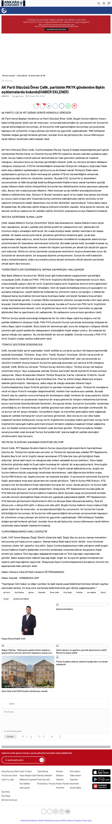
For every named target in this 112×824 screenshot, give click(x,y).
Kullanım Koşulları (74, 820)
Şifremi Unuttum (9, 800)
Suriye (6, 599)
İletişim (34, 820)
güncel (31, 592)
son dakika (91, 592)
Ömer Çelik (54, 592)
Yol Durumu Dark (9, 775)
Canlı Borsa (42, 771)
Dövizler (60, 775)
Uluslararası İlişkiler (21, 599)
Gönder (10, 736)
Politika (79, 592)
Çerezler (56, 820)
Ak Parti (6, 592)
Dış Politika (19, 592)
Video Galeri (75, 775)
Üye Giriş (5, 791)
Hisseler (60, 779)
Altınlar (59, 771)
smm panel (25, 787)
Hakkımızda (25, 820)
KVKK (63, 820)
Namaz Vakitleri (44, 775)
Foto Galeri (75, 771)
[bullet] (43, 736)
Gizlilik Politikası (45, 820)
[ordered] (39, 736)
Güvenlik (41, 592)
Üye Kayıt (5, 795)
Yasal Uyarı (87, 820)
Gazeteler (74, 783)
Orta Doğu (67, 592)
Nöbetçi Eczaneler (28, 779)
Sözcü (103, 592)
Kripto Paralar (63, 783)
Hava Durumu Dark (10, 771)
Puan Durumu (43, 779)
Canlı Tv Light (7, 779)
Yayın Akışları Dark (28, 775)
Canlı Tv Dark (26, 771)
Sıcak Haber (75, 787)
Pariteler (60, 787)
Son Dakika (25, 783)
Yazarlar (74, 779)
